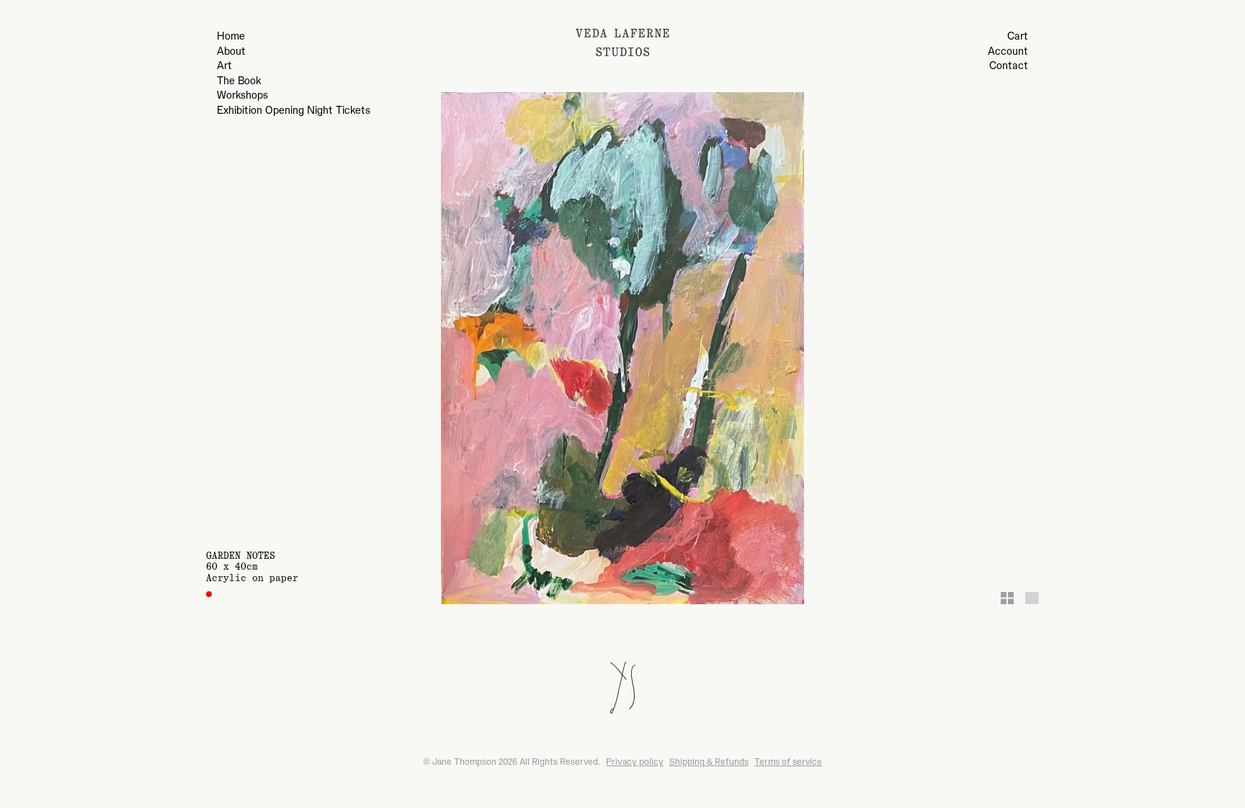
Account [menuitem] (1008, 52)
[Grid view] (1007, 598)
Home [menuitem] (231, 37)
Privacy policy (634, 762)
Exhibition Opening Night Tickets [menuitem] (293, 111)
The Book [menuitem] (239, 81)
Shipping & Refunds (709, 762)
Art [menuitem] (224, 66)
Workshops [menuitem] (242, 96)
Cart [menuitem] (1017, 37)
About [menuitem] (231, 52)
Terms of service (788, 762)
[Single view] (1032, 598)
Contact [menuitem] (1008, 66)
